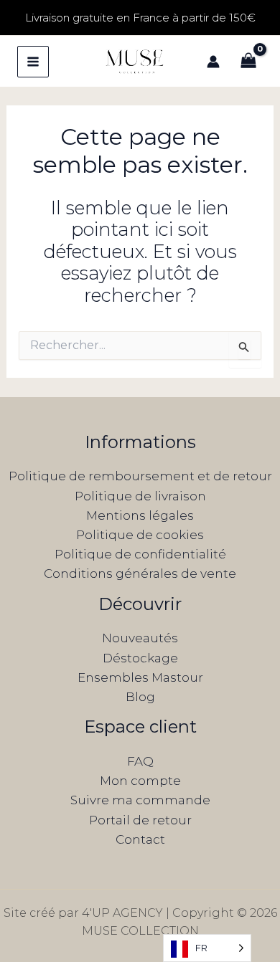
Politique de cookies (140, 535)
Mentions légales (140, 515)
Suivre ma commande (140, 800)
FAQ (140, 761)
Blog (140, 697)
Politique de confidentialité (140, 554)
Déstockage (140, 658)
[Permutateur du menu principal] (33, 61)
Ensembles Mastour (140, 677)
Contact (140, 839)
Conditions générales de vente (140, 573)
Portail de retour (140, 820)
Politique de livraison (140, 496)
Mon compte (140, 780)
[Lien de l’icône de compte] (213, 61)
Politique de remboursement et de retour (140, 476)
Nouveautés (140, 638)
